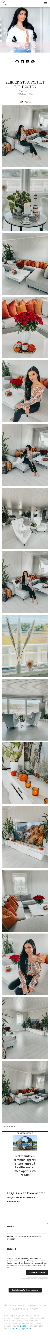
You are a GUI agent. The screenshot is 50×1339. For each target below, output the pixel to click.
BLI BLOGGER (32, 1309)
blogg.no (24, 1326)
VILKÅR (43, 1305)
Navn (10, 1226)
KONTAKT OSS (18, 1309)
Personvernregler (29, 1278)
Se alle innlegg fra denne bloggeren (25, 1290)
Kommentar (13, 1201)
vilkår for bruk (38, 1278)
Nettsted (11, 1249)
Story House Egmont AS (20, 1328)
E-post (24, 1237)
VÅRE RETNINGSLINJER (14, 1305)
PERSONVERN (32, 1305)
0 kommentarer (25, 91)
